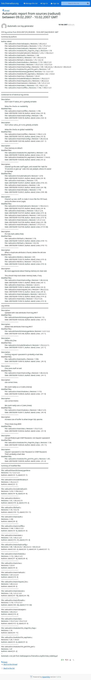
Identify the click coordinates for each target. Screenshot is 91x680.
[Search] (88, 3)
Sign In (45, 3)
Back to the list (9, 668)
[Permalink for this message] (73, 659)
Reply (5, 662)
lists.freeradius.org (10, 3)
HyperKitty (46, 677)
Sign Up (56, 3)
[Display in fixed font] (70, 660)
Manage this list (31, 3)
